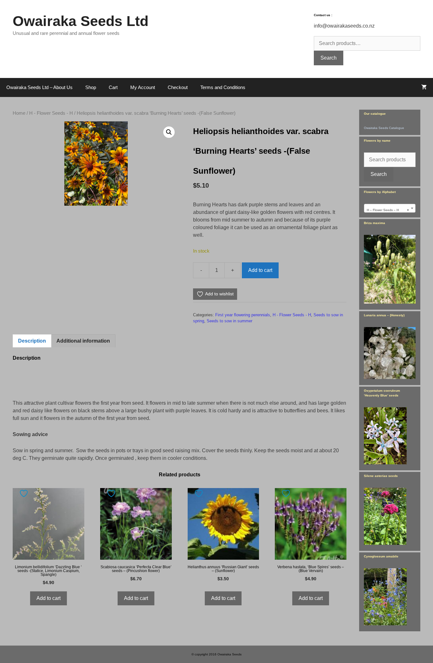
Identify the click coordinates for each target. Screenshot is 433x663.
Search (328, 58)
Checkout (178, 87)
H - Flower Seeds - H (51, 113)
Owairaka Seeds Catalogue (384, 128)
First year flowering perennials (242, 314)
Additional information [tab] (83, 341)
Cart (113, 87)
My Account (142, 87)
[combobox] (390, 208)
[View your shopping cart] (424, 87)
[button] (169, 132)
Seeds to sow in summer (229, 321)
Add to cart (260, 270)
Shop (90, 87)
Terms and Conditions (222, 87)
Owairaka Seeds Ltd (80, 21)
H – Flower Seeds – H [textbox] (388, 210)
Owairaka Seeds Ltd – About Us (39, 87)
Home (19, 113)
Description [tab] (32, 341)
